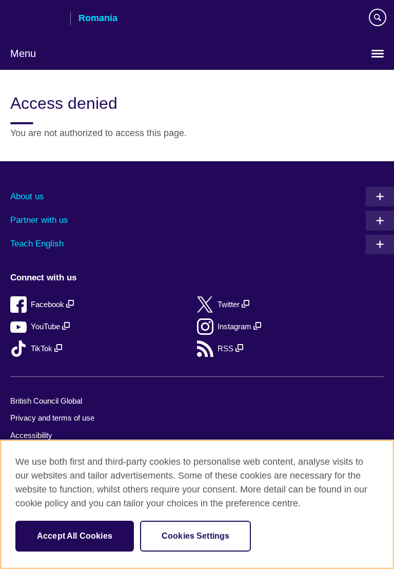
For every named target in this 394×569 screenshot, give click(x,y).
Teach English (37, 244)
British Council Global (46, 400)
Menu (23, 53)
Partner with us (39, 220)
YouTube (46, 326)
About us (27, 196)
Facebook (48, 304)
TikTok (42, 348)
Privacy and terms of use (52, 417)
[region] (197, 504)
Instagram (235, 326)
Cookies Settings (196, 536)
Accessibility (31, 435)
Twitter (230, 304)
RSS (226, 348)
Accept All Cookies (74, 536)
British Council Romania (36, 19)
